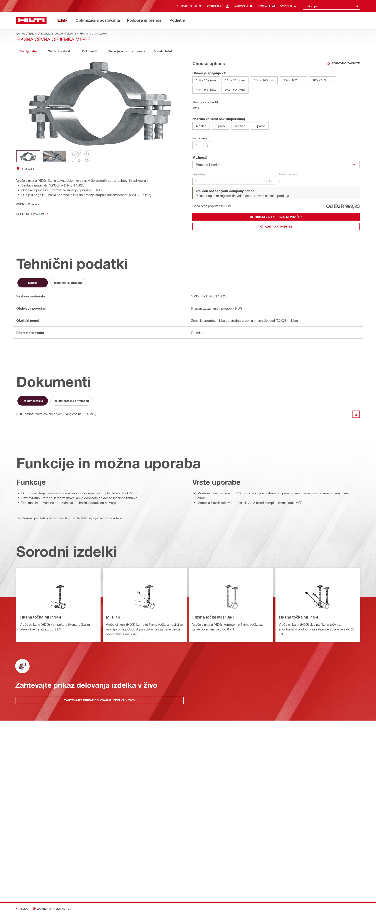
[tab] (28, 51)
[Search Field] (357, 6)
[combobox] (331, 6)
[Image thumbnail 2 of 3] (55, 156)
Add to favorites (278, 226)
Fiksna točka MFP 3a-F (213, 617)
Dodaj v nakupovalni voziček (278, 217)
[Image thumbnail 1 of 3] (28, 156)
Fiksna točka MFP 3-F (299, 617)
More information (30, 213)
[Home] (31, 20)
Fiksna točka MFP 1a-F (41, 617)
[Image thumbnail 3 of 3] (81, 156)
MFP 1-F (114, 617)
